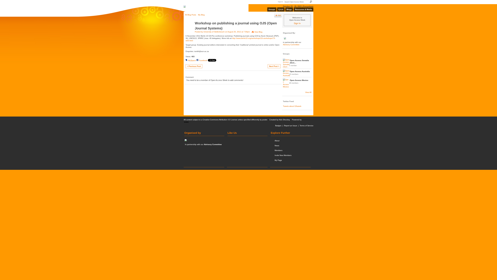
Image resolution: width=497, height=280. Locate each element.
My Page (278, 160)
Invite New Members (283, 155)
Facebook (203, 60)
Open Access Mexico (299, 80)
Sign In (280, 2)
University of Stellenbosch (214, 32)
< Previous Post (194, 66)
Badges (278, 126)
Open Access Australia (300, 71)
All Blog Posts (190, 15)
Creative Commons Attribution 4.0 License (220, 120)
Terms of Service (306, 126)
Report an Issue (290, 126)
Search (311, 2)
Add (279, 15)
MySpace (192, 60)
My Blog (201, 15)
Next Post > (274, 66)
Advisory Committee (291, 45)
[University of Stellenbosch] (189, 28)
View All (308, 92)
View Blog (258, 32)
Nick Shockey (284, 120)
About (277, 141)
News (277, 146)
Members (278, 150)
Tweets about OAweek (292, 106)
